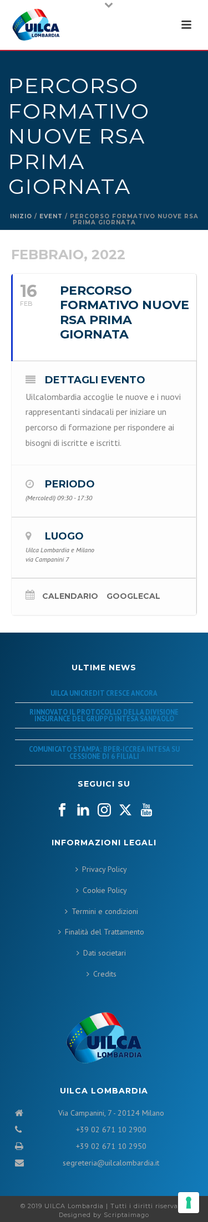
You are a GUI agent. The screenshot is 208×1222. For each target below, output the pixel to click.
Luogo (64, 536)
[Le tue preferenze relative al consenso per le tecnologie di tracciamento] (188, 1202)
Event (51, 216)
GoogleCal (133, 596)
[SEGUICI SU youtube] (146, 810)
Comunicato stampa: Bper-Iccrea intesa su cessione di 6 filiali (104, 753)
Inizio (21, 216)
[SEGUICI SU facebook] (62, 810)
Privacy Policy (104, 869)
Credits (104, 974)
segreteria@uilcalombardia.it (111, 1163)
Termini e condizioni (105, 911)
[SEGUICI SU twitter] (125, 810)
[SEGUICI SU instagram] (104, 810)
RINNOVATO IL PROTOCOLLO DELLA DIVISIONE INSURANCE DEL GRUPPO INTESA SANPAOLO (104, 715)
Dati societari (104, 953)
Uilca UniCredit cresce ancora (104, 693)
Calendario (70, 596)
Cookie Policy (105, 890)
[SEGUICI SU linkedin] (83, 810)
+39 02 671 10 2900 (111, 1129)
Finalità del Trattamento (104, 932)
